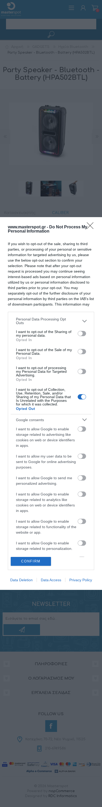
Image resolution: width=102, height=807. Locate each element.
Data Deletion (21, 580)
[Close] (92, 227)
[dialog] (51, 403)
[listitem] (51, 321)
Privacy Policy (80, 580)
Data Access (51, 580)
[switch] (82, 333)
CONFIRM (31, 561)
